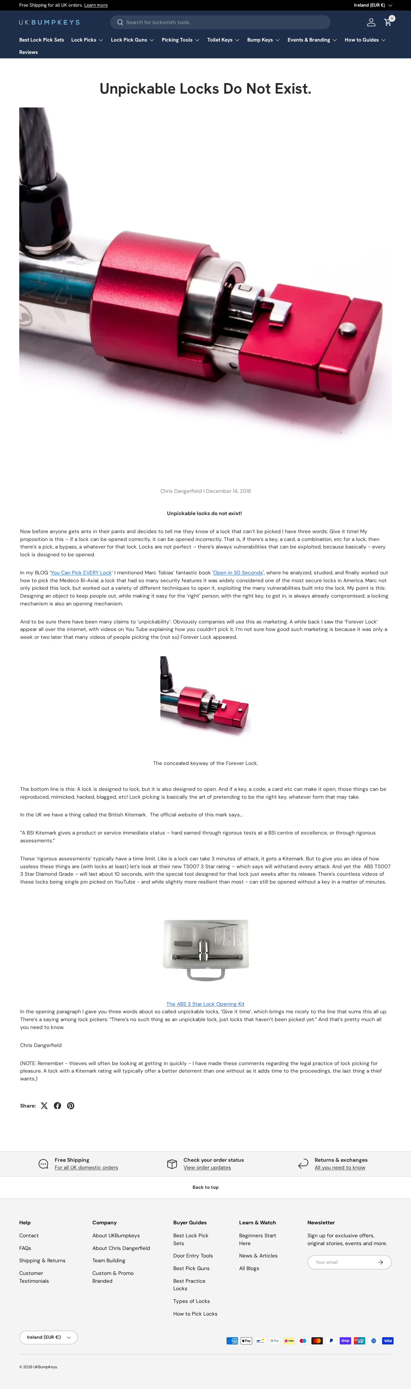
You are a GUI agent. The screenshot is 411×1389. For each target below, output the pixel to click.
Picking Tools (177, 39)
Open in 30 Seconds (238, 572)
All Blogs (249, 1268)
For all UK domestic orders (86, 1167)
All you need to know (340, 1167)
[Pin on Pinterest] (70, 1105)
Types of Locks (191, 1301)
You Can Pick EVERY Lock (81, 572)
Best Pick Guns (191, 1268)
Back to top (206, 1187)
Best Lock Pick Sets (41, 39)
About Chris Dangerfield (121, 1248)
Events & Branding (309, 39)
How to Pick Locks (195, 1313)
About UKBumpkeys (116, 1235)
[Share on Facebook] (57, 1105)
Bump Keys (260, 39)
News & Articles (258, 1255)
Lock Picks (83, 39)
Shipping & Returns (42, 1260)
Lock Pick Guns (129, 39)
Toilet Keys (220, 39)
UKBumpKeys (45, 1366)
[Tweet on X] (44, 1105)
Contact (29, 1235)
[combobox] (220, 22)
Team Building (108, 1260)
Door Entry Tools (193, 1255)
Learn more (96, 5)
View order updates (207, 1167)
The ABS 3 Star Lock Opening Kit (205, 1004)
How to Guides (362, 39)
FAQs (25, 1248)
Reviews (28, 52)
